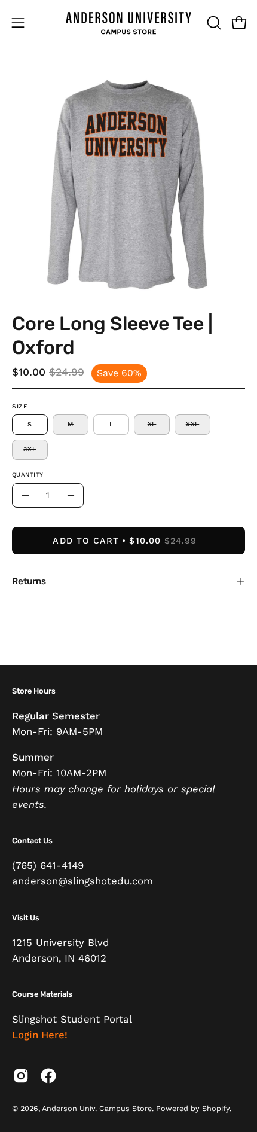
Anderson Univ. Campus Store (97, 1108)
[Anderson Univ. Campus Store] (128, 22)
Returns (29, 581)
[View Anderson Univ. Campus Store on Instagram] (21, 1076)
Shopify (216, 1108)
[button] (212, 22)
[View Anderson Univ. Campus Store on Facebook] (48, 1076)
